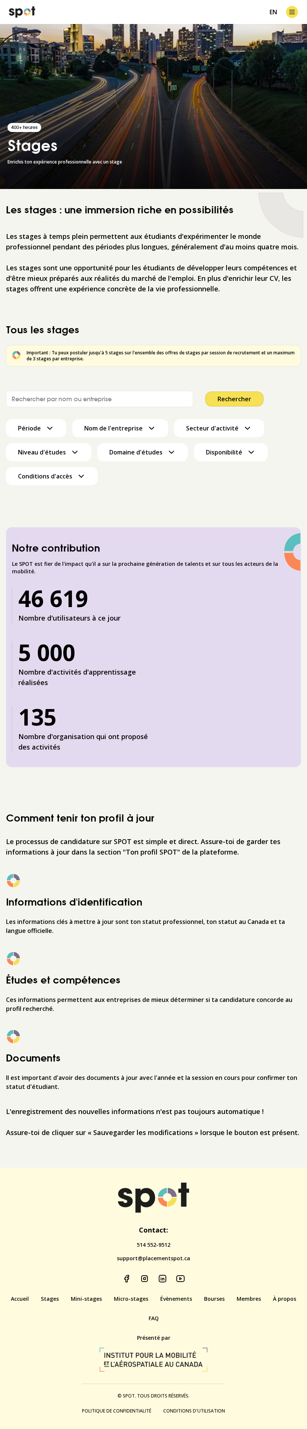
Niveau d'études (42, 452)
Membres (249, 1298)
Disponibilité (224, 452)
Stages (50, 1298)
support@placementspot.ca (153, 1258)
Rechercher (234, 399)
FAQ (154, 1318)
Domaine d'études (135, 452)
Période (29, 428)
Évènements (176, 1298)
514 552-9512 (153, 1244)
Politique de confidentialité (116, 1411)
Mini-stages (86, 1298)
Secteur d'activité (212, 428)
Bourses (214, 1298)
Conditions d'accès (45, 476)
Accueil (20, 1298)
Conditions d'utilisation (194, 1411)
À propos (284, 1298)
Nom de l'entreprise (113, 428)
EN (273, 12)
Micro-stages (131, 1298)
